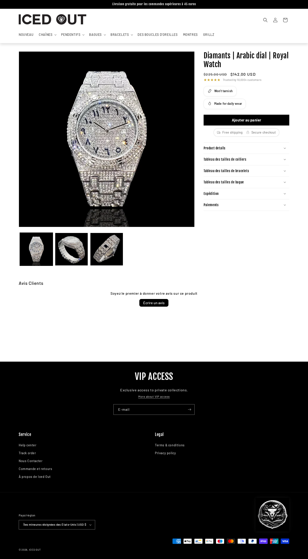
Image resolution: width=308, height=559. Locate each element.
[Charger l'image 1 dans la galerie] (36, 249)
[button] (47, 34)
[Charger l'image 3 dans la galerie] (106, 249)
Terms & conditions (170, 445)
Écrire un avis (154, 303)
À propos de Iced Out (35, 477)
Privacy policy (165, 453)
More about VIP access (154, 396)
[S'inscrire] (189, 409)
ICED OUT (35, 549)
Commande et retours (35, 469)
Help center (28, 445)
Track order (27, 453)
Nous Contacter (30, 461)
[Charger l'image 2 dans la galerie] (71, 249)
